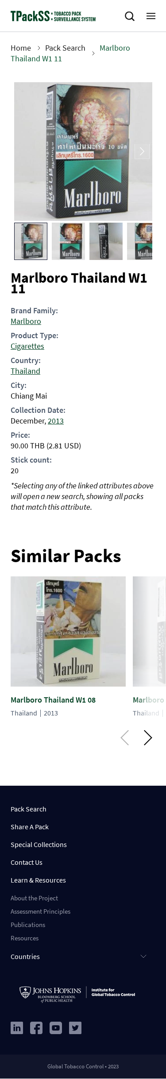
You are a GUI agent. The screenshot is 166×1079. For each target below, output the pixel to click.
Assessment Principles (40, 911)
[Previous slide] (24, 152)
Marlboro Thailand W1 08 (53, 700)
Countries (25, 956)
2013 (56, 421)
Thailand (25, 371)
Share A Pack (30, 826)
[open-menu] (151, 16)
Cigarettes (27, 346)
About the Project (34, 898)
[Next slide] (142, 152)
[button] (30, 241)
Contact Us (26, 862)
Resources (25, 938)
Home (21, 48)
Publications (28, 924)
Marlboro (26, 321)
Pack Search (65, 48)
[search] (131, 16)
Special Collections (39, 844)
